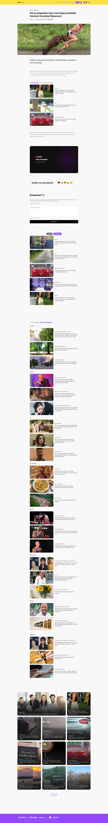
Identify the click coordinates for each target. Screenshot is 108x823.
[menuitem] (89, 2)
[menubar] (89, 2)
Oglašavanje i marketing (28, 820)
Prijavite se (54, 221)
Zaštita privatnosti (45, 820)
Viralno (56, 2)
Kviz (64, 2)
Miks (61, 2)
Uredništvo (20, 820)
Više (54, 794)
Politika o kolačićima (55, 820)
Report (68, 2)
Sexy (72, 2)
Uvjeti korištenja (37, 820)
